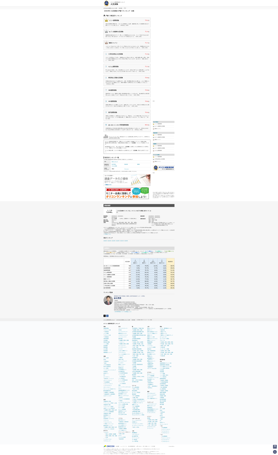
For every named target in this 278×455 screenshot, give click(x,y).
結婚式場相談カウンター (152, 409)
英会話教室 (134, 390)
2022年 (117, 240)
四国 (162, 345)
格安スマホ (163, 331)
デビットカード (107, 387)
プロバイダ (162, 340)
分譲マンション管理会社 (109, 408)
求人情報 (153, 446)
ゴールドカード (108, 385)
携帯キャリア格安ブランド (167, 335)
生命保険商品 (163, 383)
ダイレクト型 (108, 330)
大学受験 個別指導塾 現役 (138, 331)
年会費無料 (107, 382)
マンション (126, 168)
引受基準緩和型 (164, 382)
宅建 (134, 397)
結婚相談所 (149, 407)
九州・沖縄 (135, 347)
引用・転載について (146, 446)
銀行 (106, 363)
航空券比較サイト (122, 423)
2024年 (109, 240)
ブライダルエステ (151, 393)
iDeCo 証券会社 (107, 366)
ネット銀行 (106, 368)
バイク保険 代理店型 (164, 368)
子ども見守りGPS (122, 414)
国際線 (125, 428)
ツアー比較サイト (122, 430)
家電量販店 (134, 432)
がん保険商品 (163, 389)
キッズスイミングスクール (137, 425)
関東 (156, 419)
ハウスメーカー (108, 439)
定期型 (166, 380)
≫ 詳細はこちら (107, 234)
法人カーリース (150, 374)
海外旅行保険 (107, 342)
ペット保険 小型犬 (164, 375)
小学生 (142, 376)
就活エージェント (151, 328)
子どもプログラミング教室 (138, 414)
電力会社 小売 (121, 412)
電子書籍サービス (122, 393)
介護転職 (149, 343)
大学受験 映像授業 (136, 338)
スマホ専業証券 (107, 364)
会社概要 (117, 446)
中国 (172, 343)
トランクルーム (122, 352)
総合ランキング (115, 161)
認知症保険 (162, 394)
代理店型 (107, 331)
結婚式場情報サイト (151, 410)
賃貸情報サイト (107, 415)
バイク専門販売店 (123, 380)
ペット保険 (106, 343)
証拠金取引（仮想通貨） (110, 394)
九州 (116, 410)
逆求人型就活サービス (152, 331)
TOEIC (134, 399)
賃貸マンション (107, 416)
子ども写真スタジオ (123, 392)
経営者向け (150, 382)
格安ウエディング (151, 405)
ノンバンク (111, 378)
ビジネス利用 (122, 437)
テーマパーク (150, 428)
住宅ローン (106, 373)
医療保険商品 (163, 378)
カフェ (119, 388)
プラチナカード (165, 432)
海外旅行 (127, 421)
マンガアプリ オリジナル (124, 402)
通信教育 (134, 374)
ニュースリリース (123, 446)
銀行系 (106, 378)
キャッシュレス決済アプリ (110, 389)
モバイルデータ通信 (164, 338)
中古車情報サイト (122, 369)
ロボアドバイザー (108, 395)
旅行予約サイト (122, 420)
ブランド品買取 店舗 (123, 404)
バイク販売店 (121, 378)
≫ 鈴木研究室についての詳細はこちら (123, 311)
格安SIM (163, 330)
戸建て (112, 403)
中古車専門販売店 (123, 373)
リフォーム (106, 420)
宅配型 (120, 357)
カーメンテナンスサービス (124, 387)
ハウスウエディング (151, 404)
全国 (155, 425)
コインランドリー (122, 336)
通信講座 (134, 394)
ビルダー (107, 432)
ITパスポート (140, 402)
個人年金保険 (163, 401)
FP (133, 395)
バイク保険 (106, 333)
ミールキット (121, 342)
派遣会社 (149, 349)
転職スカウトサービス (152, 338)
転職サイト (149, 335)
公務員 (134, 402)
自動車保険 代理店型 (164, 364)
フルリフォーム (108, 422)
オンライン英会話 (136, 392)
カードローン (107, 376)
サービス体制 (114, 165)
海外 (123, 433)
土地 (116, 403)
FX (104, 375)
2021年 (122, 240)
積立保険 (162, 404)
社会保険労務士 (140, 399)
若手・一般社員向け (152, 386)
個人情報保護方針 (131, 446)
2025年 (105, 240)
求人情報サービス (151, 354)
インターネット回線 (164, 349)
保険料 (138, 164)
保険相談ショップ (108, 352)
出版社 (120, 400)
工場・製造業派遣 (151, 350)
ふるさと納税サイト (123, 350)
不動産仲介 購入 (107, 404)
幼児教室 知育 (135, 381)
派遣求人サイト (150, 352)
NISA (105, 359)
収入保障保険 (164, 387)
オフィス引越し (122, 406)
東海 (110, 410)
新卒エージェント (151, 361)
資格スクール (135, 404)
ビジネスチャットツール (152, 377)
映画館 (148, 418)
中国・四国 (114, 435)
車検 (119, 385)
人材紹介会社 (150, 364)
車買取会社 (121, 368)
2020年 (126, 240)
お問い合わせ (139, 446)
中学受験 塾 (134, 357)
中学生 (138, 376)
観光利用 (121, 439)
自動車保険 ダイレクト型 (165, 363)
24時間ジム (134, 422)
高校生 (134, 376)
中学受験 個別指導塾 (136, 361)
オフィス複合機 (122, 409)
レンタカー (121, 362)
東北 (107, 434)
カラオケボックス (151, 426)
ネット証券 (106, 357)
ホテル (119, 435)
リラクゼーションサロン (137, 423)
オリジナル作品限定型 (124, 399)
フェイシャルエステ (151, 395)
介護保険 (162, 397)
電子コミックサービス (123, 395)
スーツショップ (135, 437)
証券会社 (107, 361)
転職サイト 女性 (151, 336)
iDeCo (161, 415)
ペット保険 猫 (163, 376)
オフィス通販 (121, 407)
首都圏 (106, 410)
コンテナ (121, 355)
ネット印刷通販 (150, 375)
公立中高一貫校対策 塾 (137, 364)
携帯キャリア (164, 333)
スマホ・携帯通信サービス (166, 328)
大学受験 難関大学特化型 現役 (139, 335)
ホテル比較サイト (122, 425)
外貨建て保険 (163, 395)
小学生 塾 (134, 368)
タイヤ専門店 (135, 441)
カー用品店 (134, 439)
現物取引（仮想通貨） (110, 392)
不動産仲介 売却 (107, 401)
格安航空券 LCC (122, 426)
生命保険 (106, 345)
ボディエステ (150, 396)
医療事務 (137, 395)
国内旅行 (121, 421)
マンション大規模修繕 (109, 411)
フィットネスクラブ (136, 420)
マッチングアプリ (151, 412)
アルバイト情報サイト (152, 333)
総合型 (120, 397)
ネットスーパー (122, 345)
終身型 (162, 380)
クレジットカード (108, 380)
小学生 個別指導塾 (136, 371)
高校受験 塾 (134, 340)
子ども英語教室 (135, 387)
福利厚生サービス (122, 411)
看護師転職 (149, 342)
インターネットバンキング (110, 370)
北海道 (134, 342)
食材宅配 (120, 338)
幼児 (134, 389)
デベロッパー (108, 441)
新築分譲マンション (108, 425)
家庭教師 (134, 378)
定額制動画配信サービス (124, 390)
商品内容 (126, 164)
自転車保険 (106, 338)
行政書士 (135, 401)
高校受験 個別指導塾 (136, 349)
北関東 (110, 434)
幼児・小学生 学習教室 (137, 380)
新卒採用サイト (150, 359)
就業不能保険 (163, 392)
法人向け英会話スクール (137, 413)
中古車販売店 (121, 371)
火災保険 (106, 340)
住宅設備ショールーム (109, 418)
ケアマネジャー (141, 401)
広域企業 (163, 347)
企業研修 (149, 380)
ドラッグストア (135, 434)
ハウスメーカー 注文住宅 (109, 428)
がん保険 (106, 349)
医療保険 (106, 347)
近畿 (113, 410)
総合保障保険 (163, 399)
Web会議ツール (150, 379)
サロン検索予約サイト (152, 398)
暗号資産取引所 (107, 390)
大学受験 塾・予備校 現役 (138, 328)
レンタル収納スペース (124, 354)
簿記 (137, 397)
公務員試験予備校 (136, 411)
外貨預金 (106, 371)
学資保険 (106, 350)
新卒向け (150, 387)
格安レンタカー (122, 364)
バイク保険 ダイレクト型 (165, 366)
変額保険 (162, 402)
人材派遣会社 (150, 366)
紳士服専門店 (135, 436)
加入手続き (114, 164)
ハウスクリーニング (123, 335)
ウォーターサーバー (123, 328)
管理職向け (150, 384)
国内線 (120, 428)
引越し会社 (121, 359)
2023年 (113, 240)
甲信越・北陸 (140, 343)
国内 (120, 433)
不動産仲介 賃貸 (107, 413)
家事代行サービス (122, 333)
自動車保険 (106, 328)
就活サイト (149, 330)
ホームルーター (163, 336)
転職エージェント (151, 340)
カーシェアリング (122, 361)
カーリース (121, 366)
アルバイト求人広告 (151, 368)
